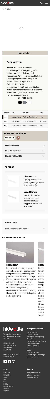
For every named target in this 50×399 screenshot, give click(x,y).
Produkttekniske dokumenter (17, 229)
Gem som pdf (9, 138)
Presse (5, 377)
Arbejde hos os (8, 386)
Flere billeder (24, 53)
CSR (5, 382)
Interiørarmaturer (32, 332)
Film (4, 379)
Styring (29, 350)
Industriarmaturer (32, 334)
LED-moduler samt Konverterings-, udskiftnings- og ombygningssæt (36, 354)
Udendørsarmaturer (33, 343)
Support (6, 391)
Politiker (5, 384)
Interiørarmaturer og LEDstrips (36, 341)
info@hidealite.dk (8, 357)
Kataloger (6, 373)
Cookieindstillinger (32, 377)
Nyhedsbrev (7, 375)
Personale (6, 388)
